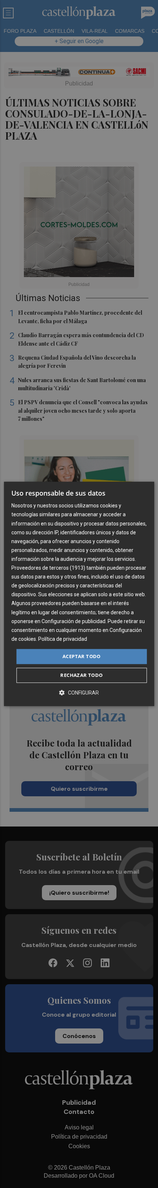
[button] (79, 693)
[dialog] (79, 594)
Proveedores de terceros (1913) (48, 568)
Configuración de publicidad (73, 621)
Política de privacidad (62, 639)
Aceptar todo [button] (81, 656)
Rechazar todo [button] (81, 675)
